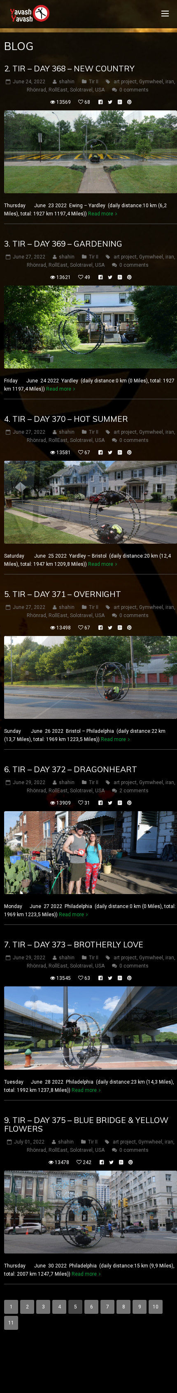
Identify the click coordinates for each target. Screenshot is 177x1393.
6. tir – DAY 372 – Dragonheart (70, 769)
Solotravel (81, 90)
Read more (100, 214)
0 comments (134, 90)
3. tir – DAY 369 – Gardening (63, 244)
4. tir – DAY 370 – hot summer (66, 419)
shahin (67, 82)
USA (100, 90)
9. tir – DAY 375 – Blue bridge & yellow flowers (86, 1124)
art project (125, 82)
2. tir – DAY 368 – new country (69, 68)
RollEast (58, 90)
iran (169, 82)
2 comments (134, 791)
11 (11, 1323)
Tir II (93, 82)
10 (155, 1307)
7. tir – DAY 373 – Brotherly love (73, 944)
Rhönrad (36, 90)
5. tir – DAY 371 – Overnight (62, 594)
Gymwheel (151, 82)
